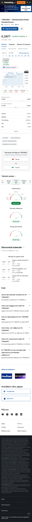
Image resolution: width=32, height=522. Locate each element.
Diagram (12, 44)
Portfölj (3, 427)
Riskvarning (4, 510)
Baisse (17, 159)
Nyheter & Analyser (24, 44)
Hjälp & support (21, 431)
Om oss (19, 423)
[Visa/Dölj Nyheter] (12, 53)
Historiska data (12, 48)
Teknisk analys (7, 176)
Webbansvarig (5, 431)
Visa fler (16, 131)
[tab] (8, 182)
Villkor (3, 499)
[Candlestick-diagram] (3, 53)
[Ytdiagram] (6, 53)
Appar (3, 423)
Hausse (17, 167)
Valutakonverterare (23, 48)
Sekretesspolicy (5, 505)
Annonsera (20, 427)
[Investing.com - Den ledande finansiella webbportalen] (10, 3)
